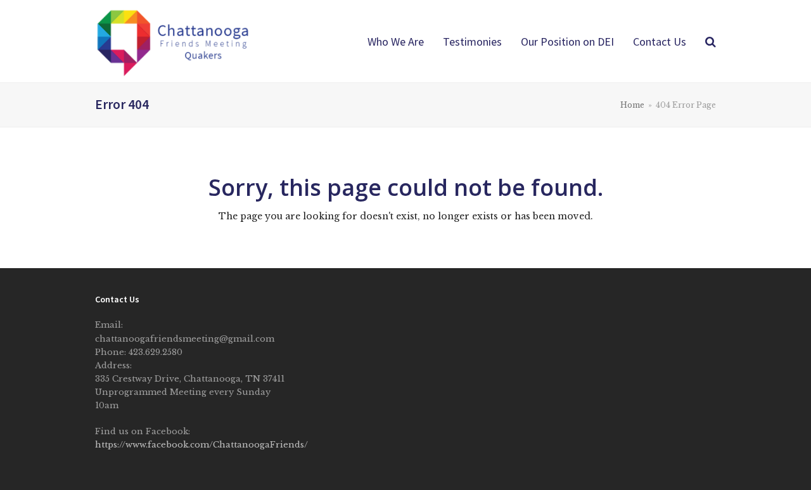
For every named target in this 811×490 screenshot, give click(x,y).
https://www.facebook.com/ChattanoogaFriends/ (201, 444)
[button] (710, 41)
